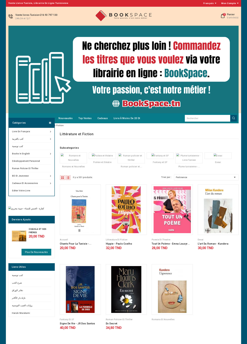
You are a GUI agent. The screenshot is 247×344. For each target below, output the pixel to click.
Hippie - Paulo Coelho (119, 243)
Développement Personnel (26, 161)
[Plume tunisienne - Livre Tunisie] (189, 158)
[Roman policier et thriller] (131, 158)
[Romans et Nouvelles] (73, 158)
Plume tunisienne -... (189, 166)
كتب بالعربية (17, 139)
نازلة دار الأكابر (19, 298)
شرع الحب (17, 283)
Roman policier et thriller (25, 168)
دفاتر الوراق (17, 290)
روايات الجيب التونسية (22, 305)
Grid (62, 178)
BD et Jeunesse (20, 176)
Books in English (21, 153)
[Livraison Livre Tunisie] (123, 69)
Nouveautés (65, 118)
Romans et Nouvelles (73, 166)
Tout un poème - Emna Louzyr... (171, 243)
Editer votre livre (21, 190)
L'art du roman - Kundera (213, 243)
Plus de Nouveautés (36, 252)
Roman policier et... (131, 166)
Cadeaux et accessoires (25, 183)
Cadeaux (102, 118)
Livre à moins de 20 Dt (127, 118)
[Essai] (218, 156)
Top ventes (85, 118)
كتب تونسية (17, 146)
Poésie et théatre (102, 162)
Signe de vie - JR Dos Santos (77, 323)
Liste (68, 178)
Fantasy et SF (160, 162)
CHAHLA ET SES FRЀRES (37, 231)
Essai (218, 162)
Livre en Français (21, 131)
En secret (111, 323)
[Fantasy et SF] (160, 156)
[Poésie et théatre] (102, 156)
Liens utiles (19, 267)
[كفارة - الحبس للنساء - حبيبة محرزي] (26, 208)
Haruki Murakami (21, 313)
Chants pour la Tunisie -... (75, 243)
